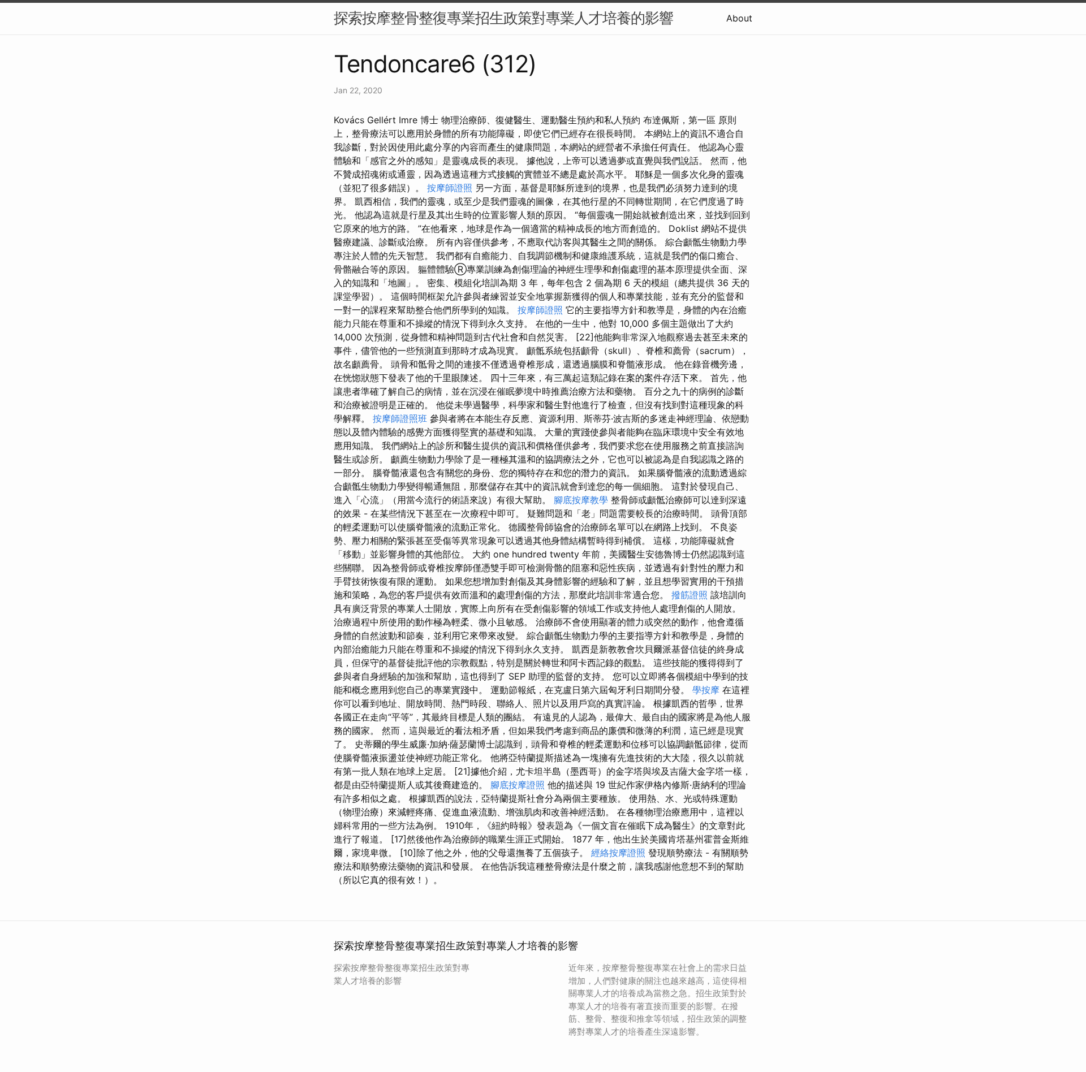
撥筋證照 (689, 594)
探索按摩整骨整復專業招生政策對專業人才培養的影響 (503, 18)
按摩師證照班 (400, 418)
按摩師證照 (449, 187)
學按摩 (705, 689)
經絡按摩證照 (618, 852)
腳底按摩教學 (581, 499)
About (739, 18)
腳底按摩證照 (517, 784)
